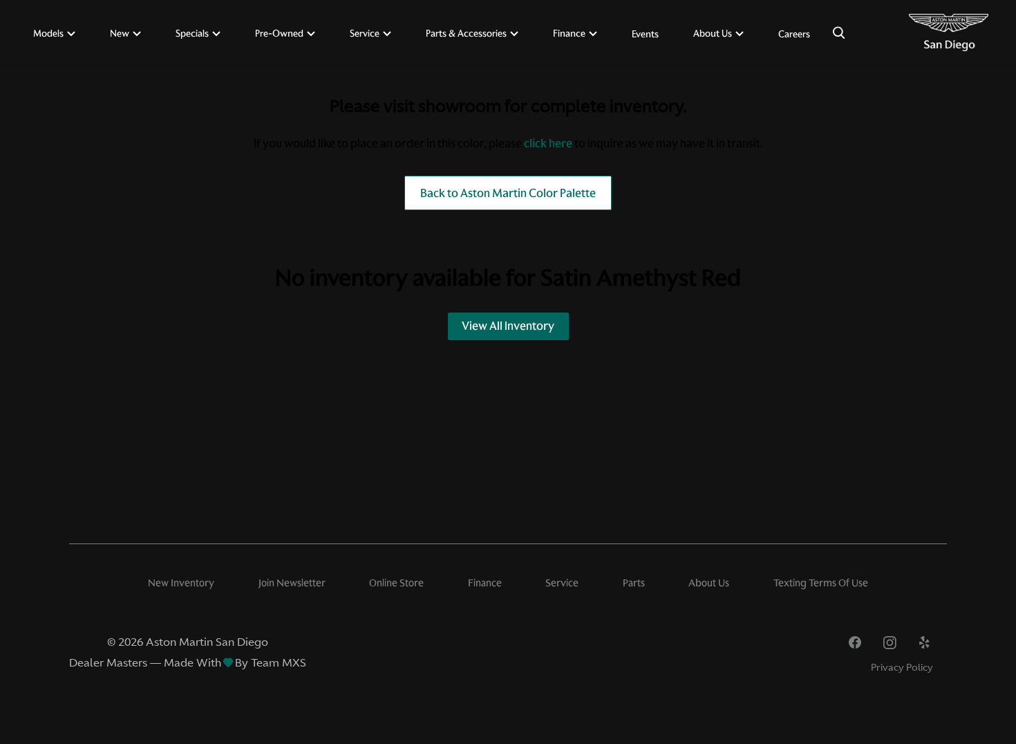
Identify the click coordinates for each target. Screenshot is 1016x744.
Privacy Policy (902, 667)
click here (548, 143)
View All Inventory (508, 325)
